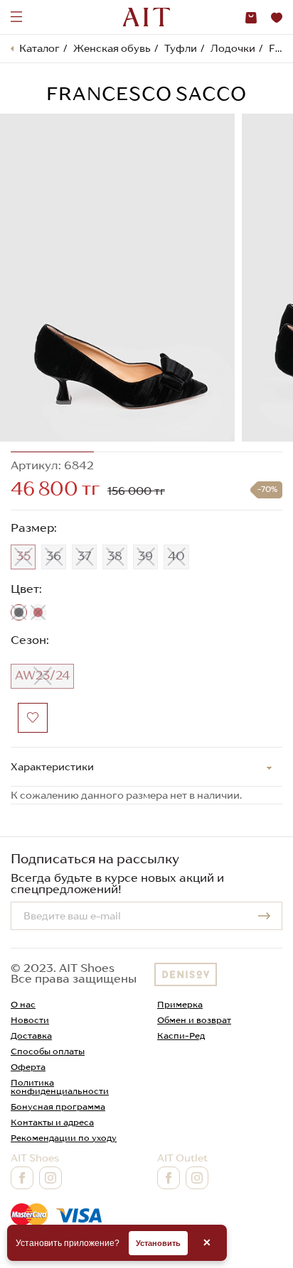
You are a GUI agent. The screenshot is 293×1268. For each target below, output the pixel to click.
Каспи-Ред (181, 1035)
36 (53, 556)
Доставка (31, 1035)
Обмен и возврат (194, 1020)
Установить (158, 1243)
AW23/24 (42, 675)
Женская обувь (112, 48)
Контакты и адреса (52, 1122)
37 (85, 556)
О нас (23, 1004)
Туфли (180, 48)
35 (23, 556)
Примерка (180, 1004)
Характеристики (52, 766)
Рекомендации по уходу (64, 1137)
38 (114, 556)
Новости (30, 1020)
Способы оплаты (48, 1051)
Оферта (28, 1066)
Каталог (39, 48)
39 (145, 556)
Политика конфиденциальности (60, 1086)
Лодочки (233, 48)
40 (176, 556)
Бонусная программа (58, 1106)
